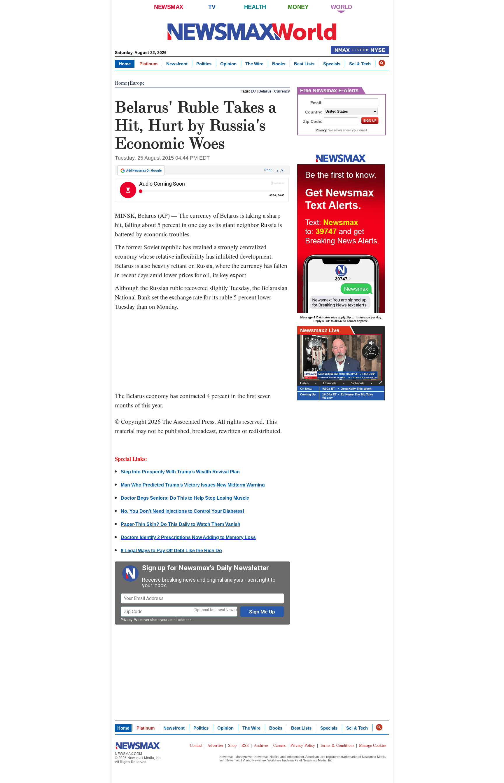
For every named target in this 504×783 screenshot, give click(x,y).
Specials (331, 63)
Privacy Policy (302, 745)
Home (125, 63)
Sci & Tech (360, 63)
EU (253, 91)
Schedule (357, 383)
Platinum (148, 63)
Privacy (126, 620)
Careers (279, 745)
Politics (203, 63)
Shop (232, 745)
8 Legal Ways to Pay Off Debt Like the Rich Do (171, 550)
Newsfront (177, 63)
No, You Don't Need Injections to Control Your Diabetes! (182, 511)
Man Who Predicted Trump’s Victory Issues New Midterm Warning (193, 484)
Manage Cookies (372, 745)
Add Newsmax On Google (144, 170)
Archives (261, 745)
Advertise (215, 745)
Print (268, 170)
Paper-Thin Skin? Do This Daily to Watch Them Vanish (180, 524)
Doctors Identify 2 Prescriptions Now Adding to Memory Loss (188, 537)
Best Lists (304, 63)
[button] (382, 63)
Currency (282, 91)
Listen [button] (304, 383)
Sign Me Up (262, 612)
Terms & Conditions (337, 745)
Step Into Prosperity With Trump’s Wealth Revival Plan (180, 471)
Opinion (228, 63)
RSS (245, 745)
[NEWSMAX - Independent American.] (252, 31)
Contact (196, 745)
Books (278, 63)
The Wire (254, 63)
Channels (330, 383)
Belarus (265, 91)
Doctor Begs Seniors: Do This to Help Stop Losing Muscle (185, 498)
